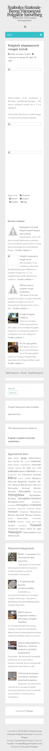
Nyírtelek (20, 515)
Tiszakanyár (22, 525)
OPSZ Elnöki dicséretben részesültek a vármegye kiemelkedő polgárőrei (28, 676)
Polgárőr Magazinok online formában (23, 407)
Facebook (25, 195)
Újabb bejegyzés (12, 373)
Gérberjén (18, 468)
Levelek (28, 478)
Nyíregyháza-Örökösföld (28, 505)
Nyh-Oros (37, 485)
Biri (22, 461)
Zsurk (39, 532)
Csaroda (27, 461)
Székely (28, 522)
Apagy (24, 458)
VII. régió (37, 528)
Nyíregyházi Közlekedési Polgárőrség (21, 509)
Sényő (34, 522)
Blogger (30, 711)
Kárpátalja (37, 475)
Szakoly (12, 521)
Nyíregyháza (16, 495)
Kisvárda (31, 471)
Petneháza (37, 515)
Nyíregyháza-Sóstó (16, 501)
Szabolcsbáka (36, 518)
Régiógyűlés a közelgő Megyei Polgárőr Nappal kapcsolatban (30, 230)
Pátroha (10, 518)
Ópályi (17, 536)
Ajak (10, 458)
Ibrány (34, 468)
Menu (9, 34)
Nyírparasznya (35, 512)
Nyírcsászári (37, 492)
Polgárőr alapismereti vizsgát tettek (23, 47)
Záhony (11, 535)
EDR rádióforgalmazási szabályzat (22, 428)
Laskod (21, 478)
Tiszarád (35, 525)
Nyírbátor (37, 488)
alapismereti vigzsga (16, 57)
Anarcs (16, 458)
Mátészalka (12, 482)
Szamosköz (20, 522)
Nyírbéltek (12, 492)
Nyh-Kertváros (27, 485)
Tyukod (29, 529)
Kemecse (22, 471)
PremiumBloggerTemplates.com (28, 743)
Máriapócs (36, 478)
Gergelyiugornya (25, 465)
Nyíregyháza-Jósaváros (29, 498)
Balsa (10, 461)
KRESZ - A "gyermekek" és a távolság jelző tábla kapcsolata (29, 557)
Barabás (16, 461)
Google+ (25, 198)
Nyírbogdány (13, 488)
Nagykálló (32, 482)
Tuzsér (22, 528)
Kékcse (12, 478)
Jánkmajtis (13, 471)
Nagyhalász (23, 481)
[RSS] (24, 26)
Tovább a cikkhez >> (23, 250)
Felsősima (16, 465)
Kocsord (38, 471)
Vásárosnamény (29, 532)
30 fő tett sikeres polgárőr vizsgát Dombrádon (26, 288)
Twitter (14, 198)
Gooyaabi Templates (30, 746)
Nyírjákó (38, 509)
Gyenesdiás (36, 464)
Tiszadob (11, 525)
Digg (25, 202)
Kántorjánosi (27, 475)
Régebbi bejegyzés (35, 373)
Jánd (39, 468)
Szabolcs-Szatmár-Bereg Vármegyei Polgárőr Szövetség (24, 11)
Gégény (11, 468)
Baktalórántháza (35, 458)
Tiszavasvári (13, 528)
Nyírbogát (26, 488)
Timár (39, 522)
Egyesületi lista (14, 414)
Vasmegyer (15, 532)
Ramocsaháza (22, 518)
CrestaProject (20, 740)
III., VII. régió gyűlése (28, 343)
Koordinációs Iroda (14, 475)
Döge (10, 465)
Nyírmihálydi (24, 512)
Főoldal (23, 373)
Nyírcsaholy (24, 491)
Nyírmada (13, 511)
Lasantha (10, 743)
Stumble (14, 202)
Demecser (36, 461)
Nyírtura (28, 515)
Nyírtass (11, 515)
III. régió (29, 57)
